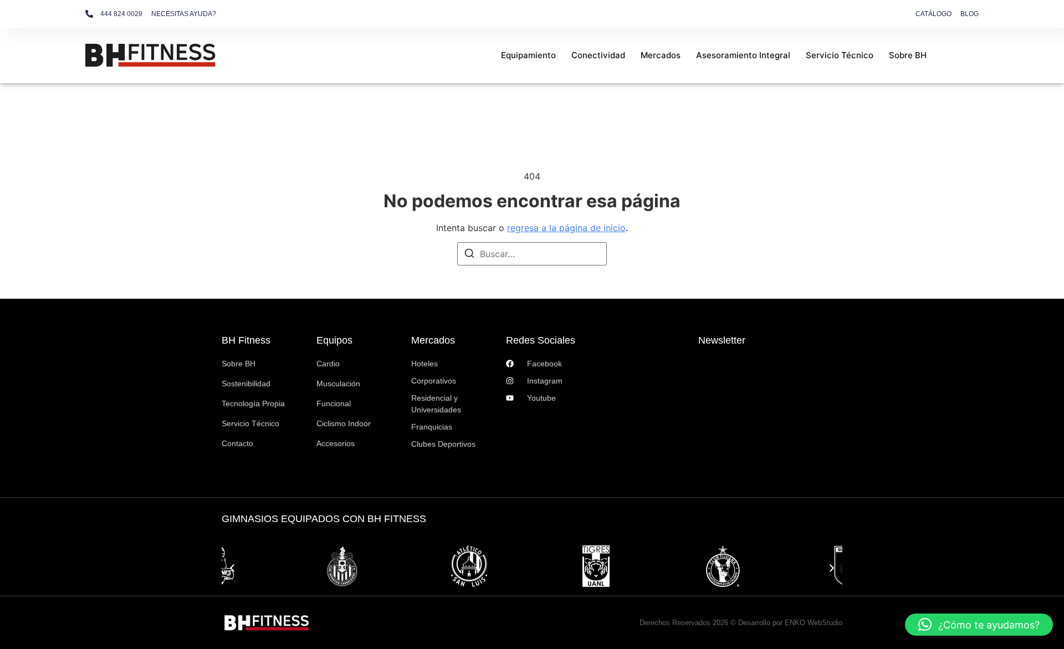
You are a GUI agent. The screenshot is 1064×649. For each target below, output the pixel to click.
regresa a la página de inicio (566, 227)
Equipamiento (528, 55)
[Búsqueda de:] (532, 253)
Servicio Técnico (839, 55)
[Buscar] (469, 255)
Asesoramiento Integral (743, 55)
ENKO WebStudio (813, 623)
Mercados (661, 55)
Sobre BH (908, 55)
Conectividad (598, 55)
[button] (232, 568)
